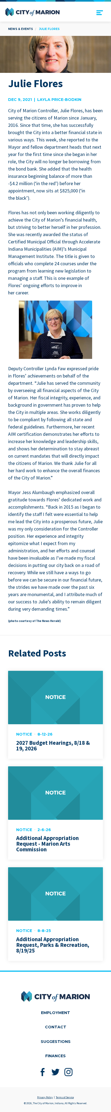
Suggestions (56, 1041)
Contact (55, 1027)
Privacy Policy (45, 1097)
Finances (55, 1055)
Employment (55, 1012)
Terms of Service (65, 1097)
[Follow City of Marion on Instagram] (69, 1072)
